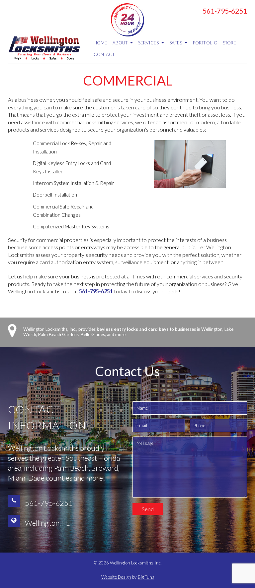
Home (100, 42)
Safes (176, 42)
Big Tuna (146, 577)
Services (149, 42)
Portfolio (205, 42)
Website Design (116, 577)
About (120, 42)
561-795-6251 (225, 11)
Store (229, 42)
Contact (104, 54)
